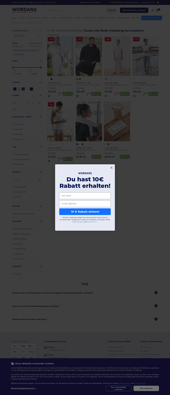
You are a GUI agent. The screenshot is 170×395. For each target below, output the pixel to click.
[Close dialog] (111, 167)
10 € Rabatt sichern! (85, 211)
